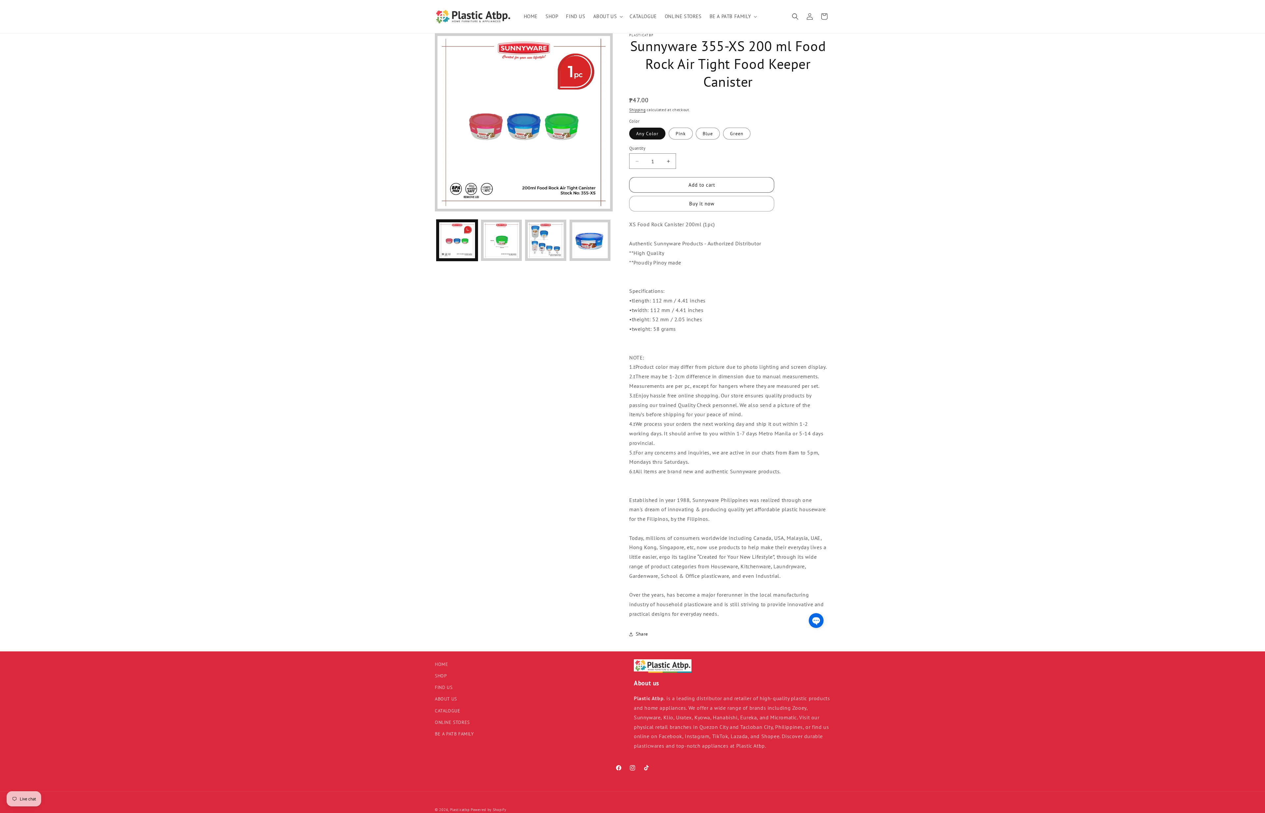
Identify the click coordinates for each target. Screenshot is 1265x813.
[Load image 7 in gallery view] (590, 240)
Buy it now (702, 204)
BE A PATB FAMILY (454, 734)
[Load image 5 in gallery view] (501, 240)
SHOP (441, 676)
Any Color (647, 134)
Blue (708, 134)
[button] (607, 16)
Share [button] (642, 634)
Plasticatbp (460, 809)
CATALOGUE (447, 711)
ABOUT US (446, 699)
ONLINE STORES (452, 722)
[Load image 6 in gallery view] (545, 240)
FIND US (443, 688)
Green (737, 134)
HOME (441, 664)
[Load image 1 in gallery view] (457, 240)
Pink (681, 134)
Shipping (637, 109)
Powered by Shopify (488, 809)
